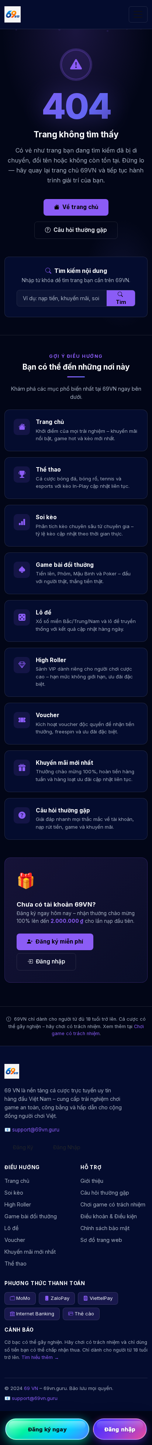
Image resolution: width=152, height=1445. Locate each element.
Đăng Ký (23, 1147)
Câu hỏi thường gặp (80, 229)
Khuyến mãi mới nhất (30, 1252)
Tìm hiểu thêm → (40, 1357)
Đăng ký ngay (47, 1429)
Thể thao (15, 1263)
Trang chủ (17, 1181)
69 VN (31, 1388)
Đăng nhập (50, 961)
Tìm (121, 302)
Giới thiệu (91, 1181)
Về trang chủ (80, 206)
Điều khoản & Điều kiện (108, 1216)
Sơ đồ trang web (101, 1240)
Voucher (14, 1240)
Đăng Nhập (66, 1147)
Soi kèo (13, 1192)
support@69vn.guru (35, 1130)
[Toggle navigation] (138, 14)
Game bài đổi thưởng (30, 1216)
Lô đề (11, 1228)
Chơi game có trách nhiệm (112, 1204)
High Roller (17, 1204)
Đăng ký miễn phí (59, 941)
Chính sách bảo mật (104, 1228)
